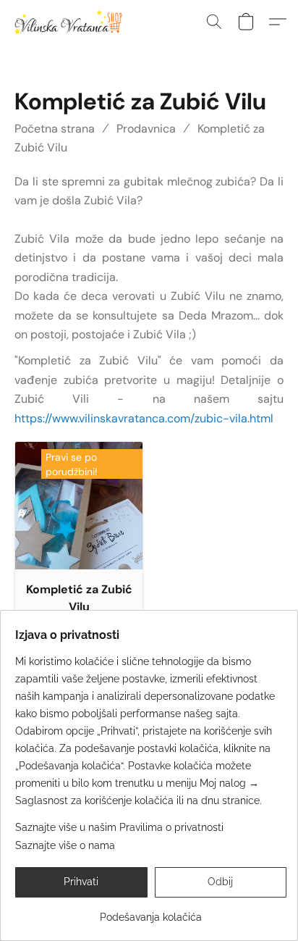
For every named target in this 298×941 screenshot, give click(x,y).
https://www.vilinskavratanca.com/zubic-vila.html (143, 418)
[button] (71, 21)
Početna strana (54, 128)
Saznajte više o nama (65, 845)
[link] (150, 912)
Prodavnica (146, 128)
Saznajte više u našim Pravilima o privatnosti (119, 827)
